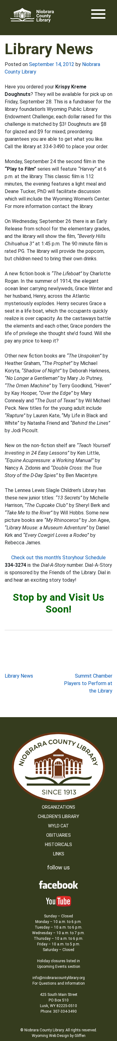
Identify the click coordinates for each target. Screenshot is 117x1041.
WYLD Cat (58, 825)
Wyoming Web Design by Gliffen (58, 1036)
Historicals (58, 844)
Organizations (58, 807)
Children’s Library (58, 816)
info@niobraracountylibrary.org (58, 978)
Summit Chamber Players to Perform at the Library (88, 683)
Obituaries (58, 835)
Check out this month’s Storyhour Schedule (58, 558)
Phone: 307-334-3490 (59, 1011)
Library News (19, 676)
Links (58, 853)
